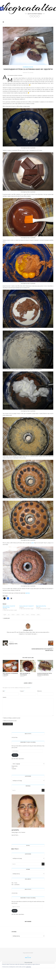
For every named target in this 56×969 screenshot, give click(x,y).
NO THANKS (28, 494)
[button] (28, 480)
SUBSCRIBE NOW (28, 490)
